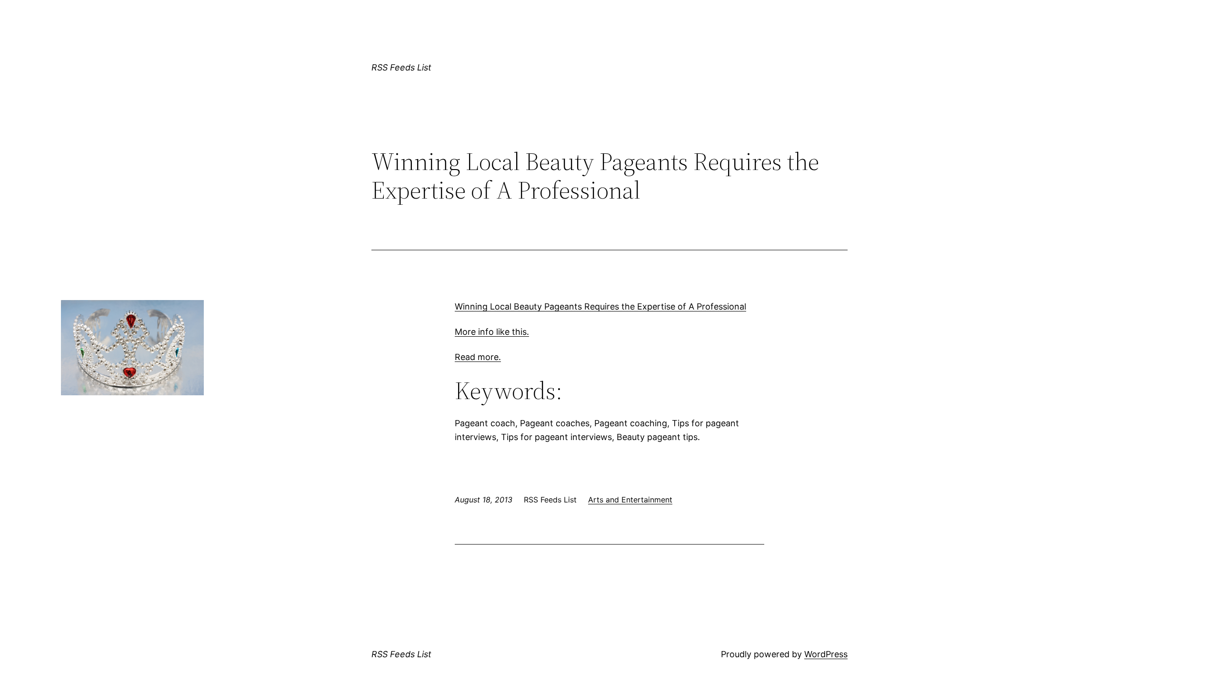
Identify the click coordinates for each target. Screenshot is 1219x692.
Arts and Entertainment (630, 499)
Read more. (478, 357)
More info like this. (492, 332)
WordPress (826, 654)
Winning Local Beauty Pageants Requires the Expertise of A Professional (600, 306)
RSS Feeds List (401, 67)
